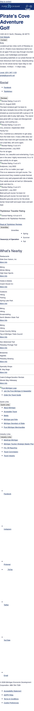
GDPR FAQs (8, 695)
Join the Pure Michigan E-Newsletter (17, 391)
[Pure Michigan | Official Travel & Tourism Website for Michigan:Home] (11, 6)
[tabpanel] (17, 67)
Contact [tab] (4, 40)
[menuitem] (19, 702)
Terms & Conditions (11, 699)
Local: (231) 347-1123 (8, 72)
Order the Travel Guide (12, 395)
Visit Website (5, 37)
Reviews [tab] (4, 98)
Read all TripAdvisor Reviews (11, 224)
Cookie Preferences (11, 702)
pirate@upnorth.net (7, 75)
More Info (3, 262)
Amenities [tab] (4, 227)
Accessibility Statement (12, 691)
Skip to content (5, 1)
